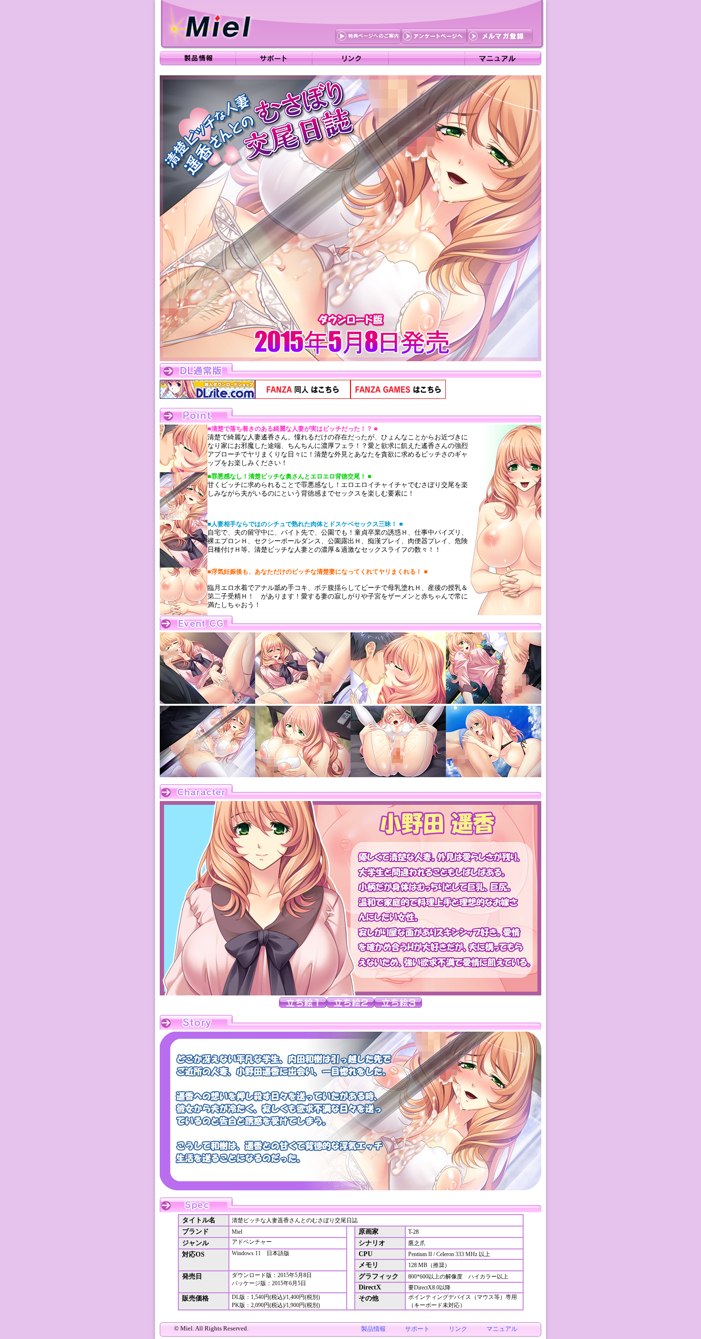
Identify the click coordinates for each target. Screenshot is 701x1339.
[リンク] (350, 58)
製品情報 (373, 1328)
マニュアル (501, 1328)
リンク (458, 1328)
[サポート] (274, 58)
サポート (417, 1328)
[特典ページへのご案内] (368, 37)
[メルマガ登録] (500, 37)
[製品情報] (198, 58)
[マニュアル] (503, 58)
